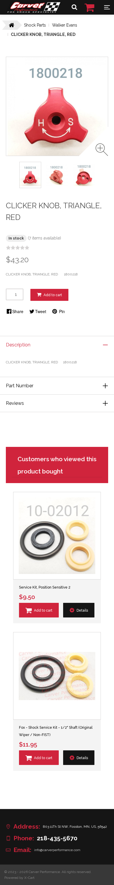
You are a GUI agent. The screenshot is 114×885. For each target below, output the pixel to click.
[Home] (34, 11)
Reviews (15, 403)
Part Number (19, 385)
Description (18, 345)
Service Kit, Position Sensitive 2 (44, 587)
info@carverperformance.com (57, 850)
